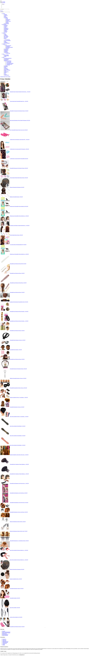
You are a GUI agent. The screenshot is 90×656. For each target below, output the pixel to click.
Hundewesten (8, 53)
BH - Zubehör (6, 36)
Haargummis (6, 29)
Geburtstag (5, 42)
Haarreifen (5, 26)
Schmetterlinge (6, 71)
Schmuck (3, 13)
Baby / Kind (6, 37)
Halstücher (7, 20)
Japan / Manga (6, 69)
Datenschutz (4, 640)
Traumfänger (8, 46)
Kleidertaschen (6, 49)
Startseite (1, 76)
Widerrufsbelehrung (5, 641)
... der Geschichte (8, 62)
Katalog (4, 76)
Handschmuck (8, 19)
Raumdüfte (7, 48)
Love (5, 73)
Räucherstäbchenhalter (9, 47)
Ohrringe (5, 14)
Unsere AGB (4, 639)
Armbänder (6, 15)
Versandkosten (4, 643)
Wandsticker (6, 50)
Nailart (3, 57)
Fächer (5, 41)
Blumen (5, 72)
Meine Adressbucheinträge (6, 632)
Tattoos (5, 56)
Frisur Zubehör (6, 54)
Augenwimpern (8, 21)
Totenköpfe (6, 68)
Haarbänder (6, 25)
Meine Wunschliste (5, 635)
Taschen (5, 34)
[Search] (0, 10)
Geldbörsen (6, 35)
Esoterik (5, 44)
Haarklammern (6, 28)
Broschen (7, 22)
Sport (5, 38)
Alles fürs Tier (6, 52)
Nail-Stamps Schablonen (7, 58)
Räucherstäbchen (8, 45)
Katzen (5, 67)
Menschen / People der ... (8, 60)
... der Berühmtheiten (9, 64)
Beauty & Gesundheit (7, 40)
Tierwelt (5, 74)
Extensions (5, 31)
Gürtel (7, 18)
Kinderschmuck (6, 23)
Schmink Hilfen (6, 55)
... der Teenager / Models (9, 63)
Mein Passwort (4, 633)
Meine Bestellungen (5, 634)
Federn (5, 70)
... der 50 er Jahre (8, 61)
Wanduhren (6, 51)
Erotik (5, 33)
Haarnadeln (6, 27)
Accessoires (6, 17)
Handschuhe (8, 39)
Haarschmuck (4, 24)
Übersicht (3, 631)
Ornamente (5, 65)
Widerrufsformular (5, 642)
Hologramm (6, 66)
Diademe (5, 30)
